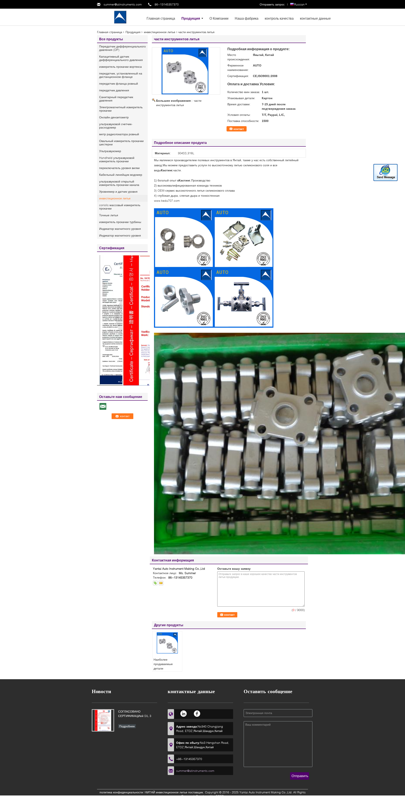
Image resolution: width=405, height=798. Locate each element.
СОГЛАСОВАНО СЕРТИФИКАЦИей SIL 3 (134, 714)
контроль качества (279, 18)
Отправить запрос (272, 4)
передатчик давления (114, 90)
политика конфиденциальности (121, 792)
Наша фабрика (246, 18)
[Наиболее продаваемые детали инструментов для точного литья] (167, 642)
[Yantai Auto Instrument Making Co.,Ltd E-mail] (161, 583)
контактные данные (315, 18)
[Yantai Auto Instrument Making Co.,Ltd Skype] (155, 583)
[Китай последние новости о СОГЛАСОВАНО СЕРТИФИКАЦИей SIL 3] (102, 720)
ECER (220, 796)
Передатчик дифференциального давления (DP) (122, 48)
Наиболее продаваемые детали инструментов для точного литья (166, 668)
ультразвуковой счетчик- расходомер (115, 125)
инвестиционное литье (159, 32)
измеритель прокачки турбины (120, 222)
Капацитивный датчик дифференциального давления (121, 58)
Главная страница (161, 18)
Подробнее (127, 726)
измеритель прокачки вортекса (120, 66)
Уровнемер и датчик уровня (118, 191)
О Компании (218, 18)
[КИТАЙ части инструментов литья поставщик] (186, 71)
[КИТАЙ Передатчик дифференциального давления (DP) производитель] (120, 17)
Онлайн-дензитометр (114, 117)
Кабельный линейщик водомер (120, 174)
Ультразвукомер (110, 151)
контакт (239, 129)
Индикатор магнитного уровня (120, 228)
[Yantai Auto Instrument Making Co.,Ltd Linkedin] (184, 713)
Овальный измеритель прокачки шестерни (121, 142)
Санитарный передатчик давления (116, 98)
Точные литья (108, 215)
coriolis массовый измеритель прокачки (119, 206)
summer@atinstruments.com (123, 4)
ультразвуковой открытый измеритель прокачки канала (119, 183)
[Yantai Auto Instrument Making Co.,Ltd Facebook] (197, 713)
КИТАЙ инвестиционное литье (166, 792)
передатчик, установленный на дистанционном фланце (120, 75)
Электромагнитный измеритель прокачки (121, 108)
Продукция (190, 18)
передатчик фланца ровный (118, 83)
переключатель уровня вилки (119, 168)
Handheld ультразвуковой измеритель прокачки (116, 159)
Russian (299, 4)
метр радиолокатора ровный (119, 134)
